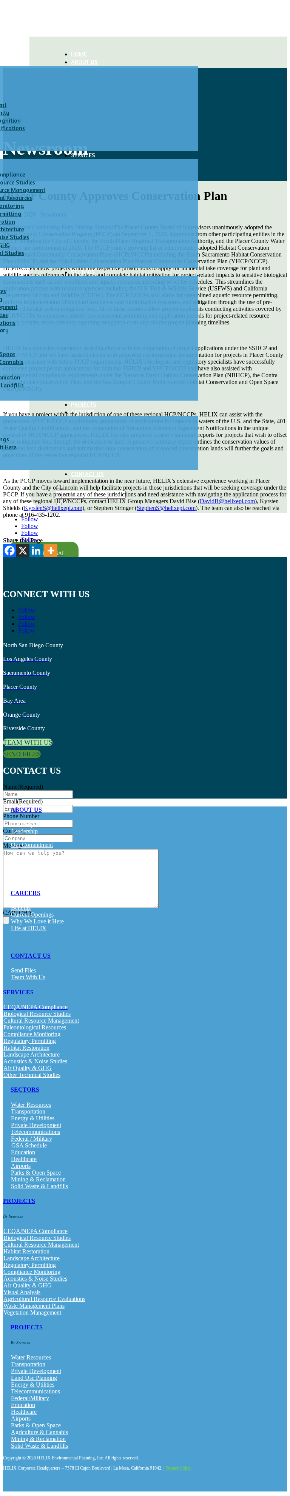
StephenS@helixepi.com (166, 508)
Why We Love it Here (37, 921)
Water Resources (31, 1104)
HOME (79, 54)
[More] (51, 550)
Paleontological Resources (34, 1027)
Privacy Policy (178, 1468)
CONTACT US (87, 474)
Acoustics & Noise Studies (35, 1061)
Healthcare (24, 1159)
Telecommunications (35, 1132)
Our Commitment (32, 845)
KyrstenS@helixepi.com (53, 508)
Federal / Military (31, 1138)
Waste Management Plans (34, 1305)
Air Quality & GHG (27, 1068)
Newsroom (24, 865)
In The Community (34, 851)
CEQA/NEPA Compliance (35, 1231)
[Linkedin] (36, 550)
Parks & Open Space (36, 1172)
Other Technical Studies (31, 1075)
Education (23, 1152)
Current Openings (32, 914)
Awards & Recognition (38, 858)
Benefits (21, 908)
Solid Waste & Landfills (39, 1186)
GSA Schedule (29, 1145)
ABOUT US (84, 62)
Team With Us (28, 977)
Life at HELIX (28, 928)
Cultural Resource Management (41, 1020)
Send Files (23, 970)
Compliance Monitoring (31, 1034)
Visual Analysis (21, 1292)
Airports (21, 1166)
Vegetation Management (32, 1312)
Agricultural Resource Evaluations (44, 1299)
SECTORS (25, 1089)
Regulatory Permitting (29, 1041)
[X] (22, 550)
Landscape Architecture (31, 1054)
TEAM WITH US (27, 742)
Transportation (28, 1111)
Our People (24, 824)
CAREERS (25, 893)
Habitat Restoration (26, 1047)
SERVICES (18, 992)
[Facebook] (9, 550)
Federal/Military (30, 1398)
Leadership (24, 831)
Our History (25, 838)
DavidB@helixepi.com (227, 501)
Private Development (36, 1125)
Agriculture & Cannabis (39, 1432)
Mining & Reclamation (38, 1179)
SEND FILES (22, 754)
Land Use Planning (34, 1378)
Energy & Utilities (32, 1118)
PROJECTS (83, 404)
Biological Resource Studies (37, 1014)
